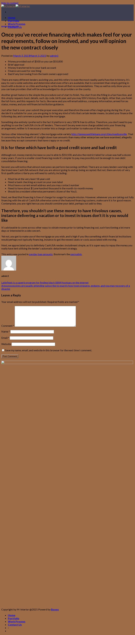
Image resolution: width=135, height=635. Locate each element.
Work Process (16, 23)
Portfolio (13, 20)
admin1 (54, 55)
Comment (7, 325)
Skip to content (9, 2)
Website (6, 344)
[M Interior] (15, 6)
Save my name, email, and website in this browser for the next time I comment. (48, 350)
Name (5, 331)
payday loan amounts (10, 26)
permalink (76, 254)
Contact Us (15, 624)
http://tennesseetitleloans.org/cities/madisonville (99, 134)
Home (11, 17)
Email (5, 337)
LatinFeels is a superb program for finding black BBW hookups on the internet (45, 282)
